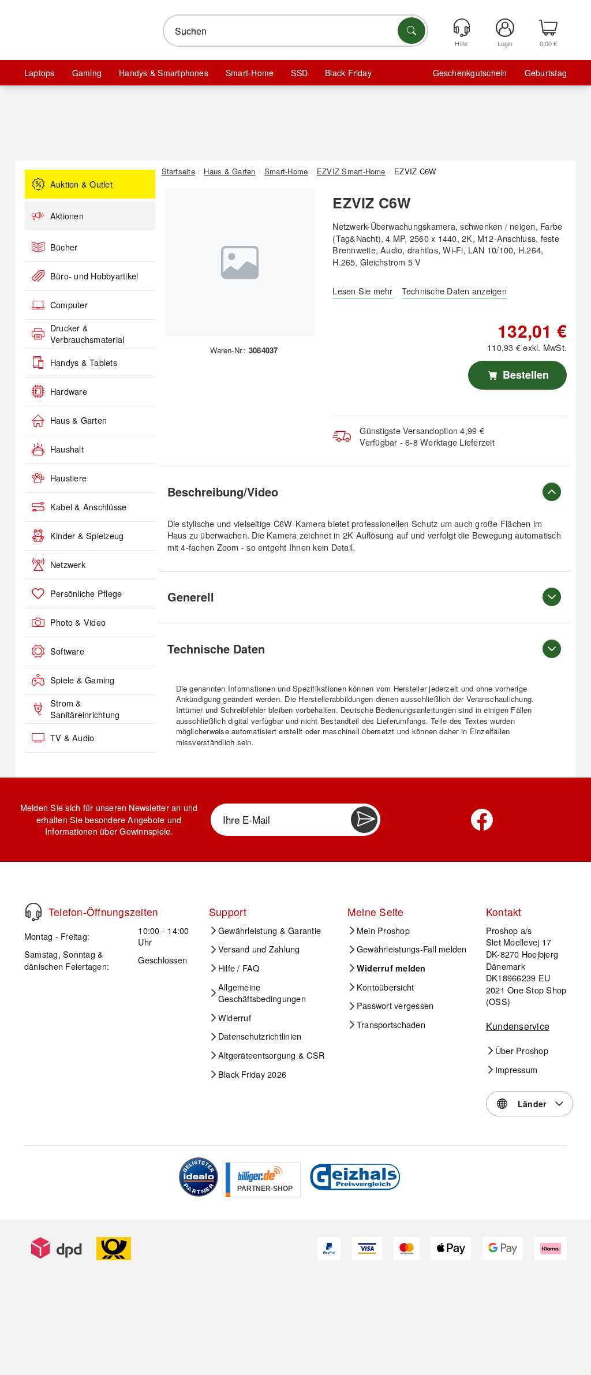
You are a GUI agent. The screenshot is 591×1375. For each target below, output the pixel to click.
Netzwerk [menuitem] (67, 564)
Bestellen (524, 374)
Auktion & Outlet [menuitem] (81, 184)
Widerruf (234, 1017)
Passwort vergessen (395, 1005)
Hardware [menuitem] (68, 391)
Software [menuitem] (67, 651)
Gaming (87, 73)
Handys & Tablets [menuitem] (83, 362)
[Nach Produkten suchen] (411, 30)
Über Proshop (521, 1050)
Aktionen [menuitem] (67, 216)
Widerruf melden (391, 968)
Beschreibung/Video (222, 491)
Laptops (39, 73)
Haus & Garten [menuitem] (78, 420)
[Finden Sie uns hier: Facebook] (481, 819)
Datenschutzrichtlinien (259, 1036)
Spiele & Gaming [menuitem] (82, 680)
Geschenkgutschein (470, 73)
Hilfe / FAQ (239, 968)
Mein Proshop (383, 930)
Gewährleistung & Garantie (269, 930)
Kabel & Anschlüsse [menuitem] (88, 507)
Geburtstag (546, 73)
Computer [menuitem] (69, 305)
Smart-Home (250, 73)
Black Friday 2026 (252, 1074)
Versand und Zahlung (259, 949)
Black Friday (348, 73)
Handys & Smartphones (163, 73)
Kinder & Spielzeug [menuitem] (87, 535)
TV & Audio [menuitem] (72, 737)
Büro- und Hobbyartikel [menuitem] (94, 276)
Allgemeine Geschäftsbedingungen (262, 993)
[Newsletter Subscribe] (364, 819)
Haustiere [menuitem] (68, 478)
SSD (299, 73)
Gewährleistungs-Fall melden (411, 949)
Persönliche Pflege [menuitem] (86, 593)
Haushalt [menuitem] (67, 449)
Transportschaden (391, 1024)
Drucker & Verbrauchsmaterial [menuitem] (87, 334)
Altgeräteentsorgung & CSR (271, 1055)
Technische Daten (216, 648)
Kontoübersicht (385, 987)
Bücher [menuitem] (63, 247)
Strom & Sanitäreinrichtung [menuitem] (84, 709)
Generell (190, 596)
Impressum (516, 1069)
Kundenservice (517, 1026)
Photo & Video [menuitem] (78, 622)
